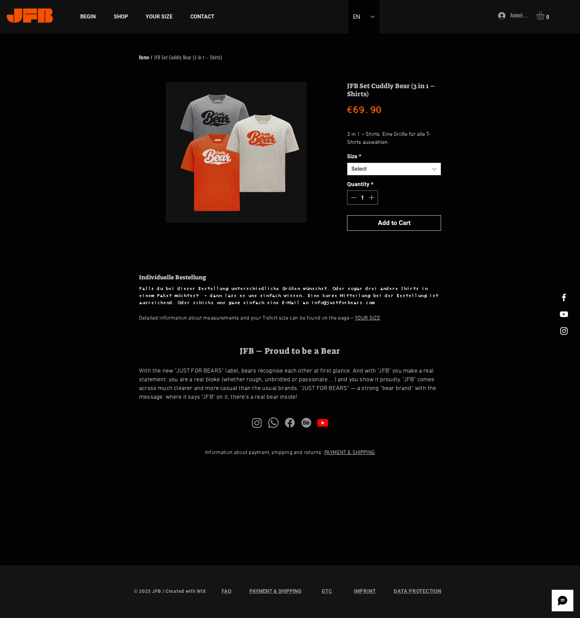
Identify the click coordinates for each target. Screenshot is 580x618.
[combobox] (394, 169)
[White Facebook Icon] (564, 297)
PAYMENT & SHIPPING (349, 452)
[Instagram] (256, 422)
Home (144, 57)
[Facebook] (289, 422)
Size (354, 156)
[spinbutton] (362, 197)
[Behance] (306, 422)
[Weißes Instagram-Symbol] (564, 331)
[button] (545, 15)
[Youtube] (322, 422)
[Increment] (372, 197)
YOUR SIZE (367, 318)
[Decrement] (353, 197)
